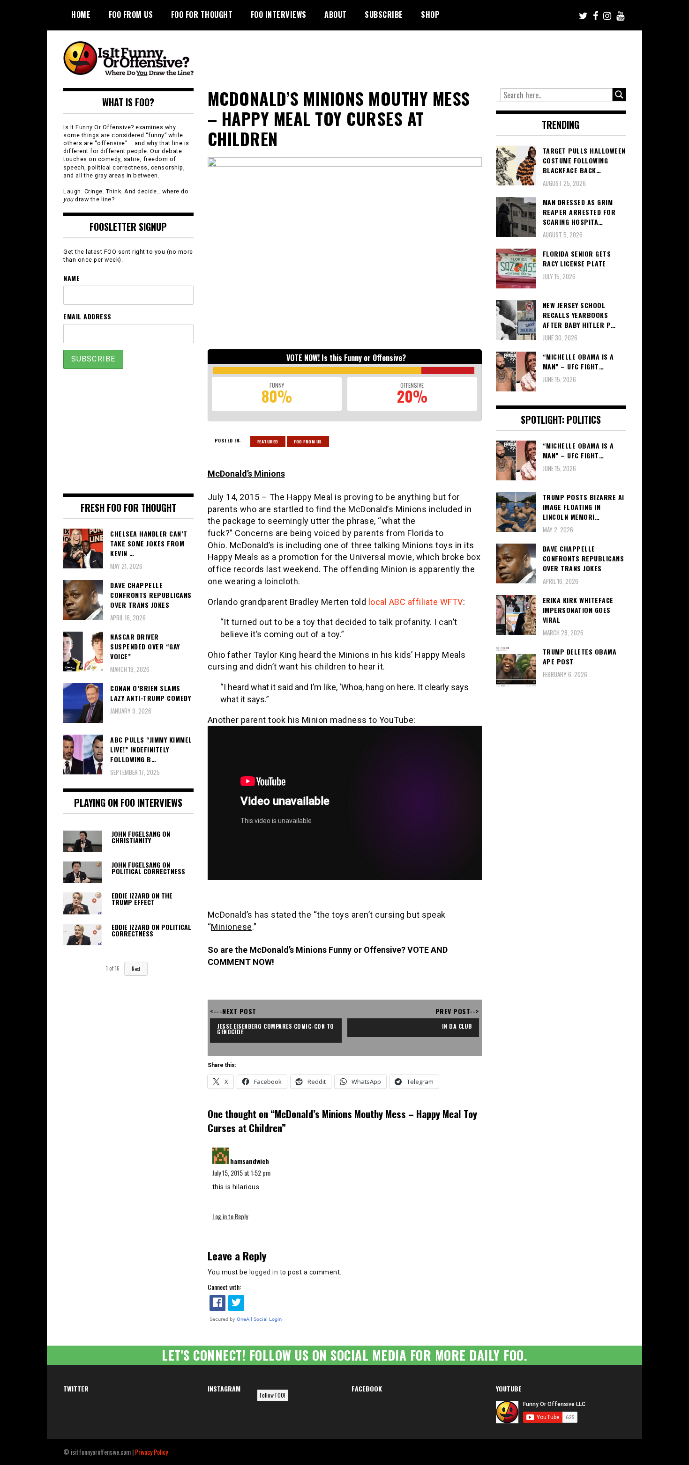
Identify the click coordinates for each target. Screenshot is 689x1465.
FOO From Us (131, 14)
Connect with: (224, 1287)
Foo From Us (308, 441)
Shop (430, 14)
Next (136, 968)
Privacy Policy (151, 1452)
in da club (457, 1026)
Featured (267, 441)
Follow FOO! (272, 1395)
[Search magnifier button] (619, 94)
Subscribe (384, 14)
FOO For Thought (202, 14)
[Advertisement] (450, 56)
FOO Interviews (279, 14)
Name (71, 278)
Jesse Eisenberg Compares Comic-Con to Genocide (276, 1029)
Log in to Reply (230, 1216)
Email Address (87, 316)
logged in (263, 1272)
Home (80, 14)
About (335, 14)
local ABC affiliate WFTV (415, 602)
